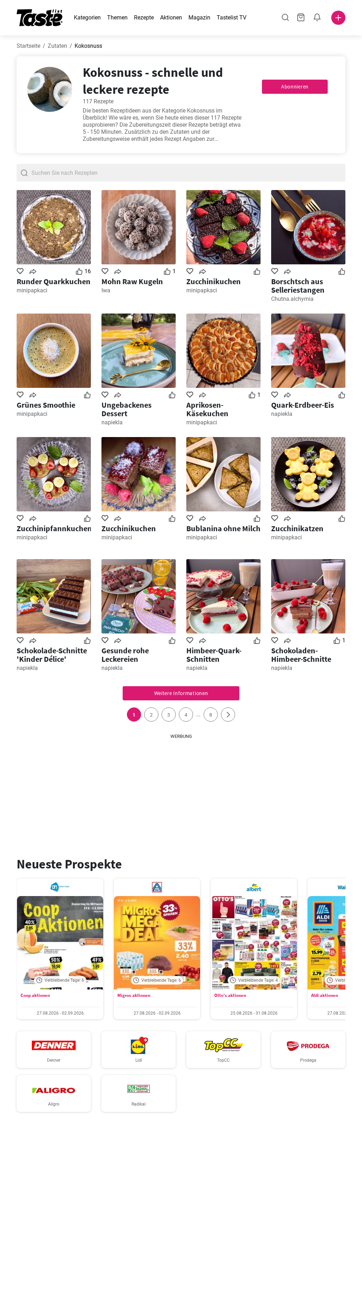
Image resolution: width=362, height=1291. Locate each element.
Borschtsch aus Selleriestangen (298, 285)
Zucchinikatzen (297, 528)
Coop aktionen (35, 995)
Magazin (199, 17)
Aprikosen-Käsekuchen (207, 409)
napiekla (112, 422)
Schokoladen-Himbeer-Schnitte (301, 654)
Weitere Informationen (181, 693)
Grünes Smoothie (46, 405)
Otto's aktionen (230, 995)
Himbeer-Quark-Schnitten (213, 654)
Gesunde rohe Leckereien (125, 654)
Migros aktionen (133, 995)
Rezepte (144, 17)
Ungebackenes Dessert (126, 409)
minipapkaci (32, 290)
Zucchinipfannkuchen (54, 528)
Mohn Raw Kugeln (132, 281)
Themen (117, 17)
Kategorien (87, 17)
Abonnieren (295, 87)
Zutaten (57, 45)
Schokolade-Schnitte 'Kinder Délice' (52, 654)
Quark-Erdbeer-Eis (302, 405)
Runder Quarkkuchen (53, 281)
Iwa (105, 290)
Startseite (28, 45)
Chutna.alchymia (292, 299)
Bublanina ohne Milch (223, 528)
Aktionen (171, 17)
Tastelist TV (231, 17)
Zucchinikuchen (213, 281)
